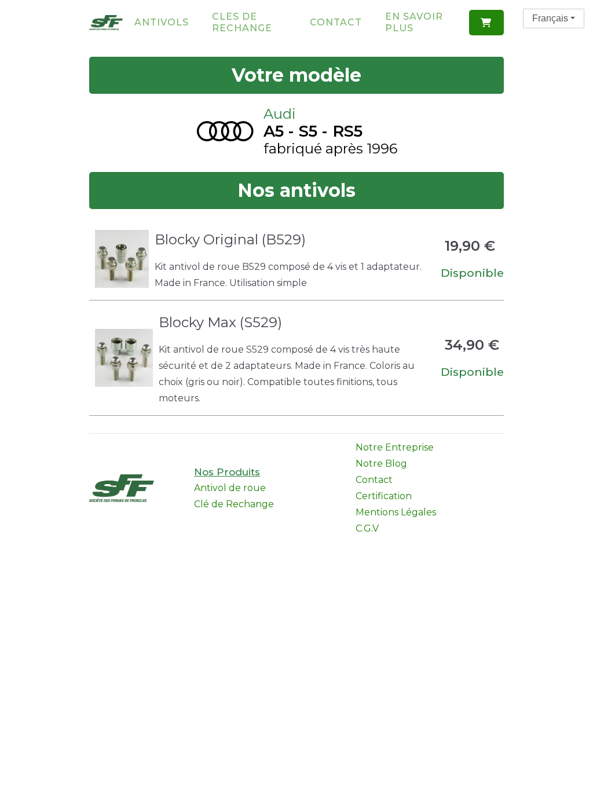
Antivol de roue (230, 487)
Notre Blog (381, 463)
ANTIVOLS (161, 22)
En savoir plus (414, 22)
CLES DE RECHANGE (242, 22)
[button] (486, 22)
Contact (336, 22)
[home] (106, 22)
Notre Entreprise (395, 447)
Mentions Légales (396, 512)
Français (550, 18)
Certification (384, 495)
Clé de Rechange (234, 504)
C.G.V (367, 528)
